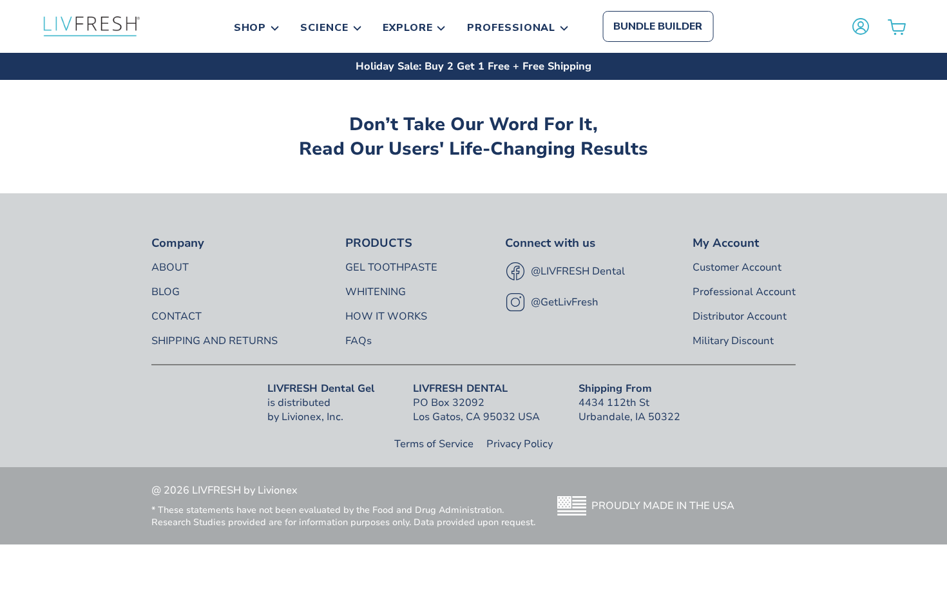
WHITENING (375, 292)
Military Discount (733, 341)
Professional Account (744, 292)
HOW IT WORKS (386, 316)
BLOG (165, 292)
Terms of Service (434, 444)
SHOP (250, 28)
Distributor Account (740, 316)
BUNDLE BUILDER (657, 26)
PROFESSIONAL (511, 28)
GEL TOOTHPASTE (391, 267)
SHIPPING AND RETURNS (214, 341)
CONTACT (176, 316)
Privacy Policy (519, 444)
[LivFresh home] (91, 26)
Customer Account (737, 267)
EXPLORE (408, 28)
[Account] (860, 26)
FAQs (358, 341)
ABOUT (170, 267)
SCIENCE (324, 28)
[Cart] (896, 26)
